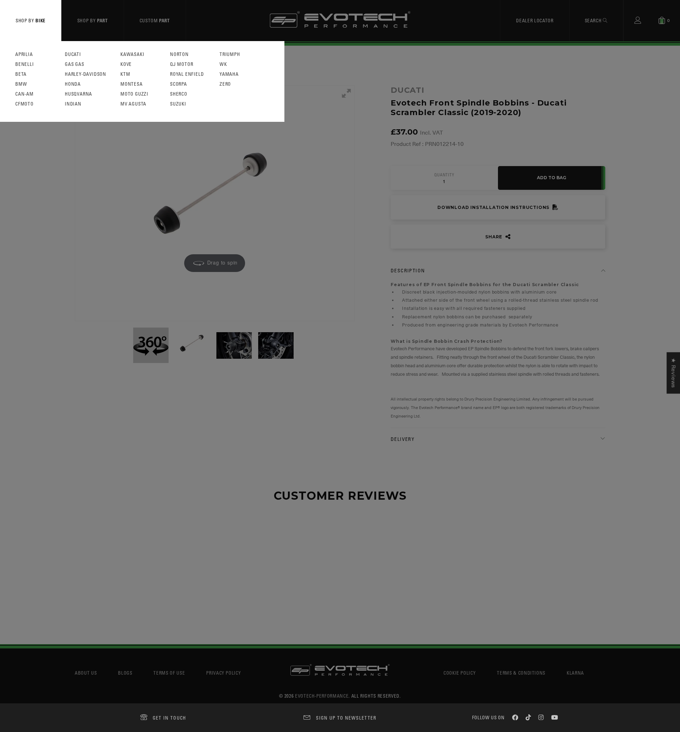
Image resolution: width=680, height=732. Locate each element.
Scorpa (178, 84)
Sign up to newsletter (346, 718)
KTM (125, 74)
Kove (126, 64)
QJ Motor (181, 64)
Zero (225, 84)
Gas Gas (74, 64)
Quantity (444, 174)
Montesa (131, 84)
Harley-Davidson (85, 74)
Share (494, 236)
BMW (21, 84)
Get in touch (169, 718)
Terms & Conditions (521, 673)
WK (223, 64)
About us (86, 673)
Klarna (575, 673)
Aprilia (24, 54)
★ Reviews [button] (673, 373)
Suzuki (178, 104)
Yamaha (229, 74)
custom (155, 20)
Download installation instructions (494, 207)
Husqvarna (78, 94)
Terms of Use (169, 673)
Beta (21, 74)
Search (594, 20)
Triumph (230, 54)
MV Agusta (133, 104)
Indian (73, 104)
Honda (73, 84)
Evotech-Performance (321, 696)
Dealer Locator (534, 20)
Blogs (125, 673)
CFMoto (24, 104)
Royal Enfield (187, 74)
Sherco (178, 94)
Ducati (73, 54)
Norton (179, 54)
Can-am (24, 94)
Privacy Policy (223, 673)
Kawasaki (132, 54)
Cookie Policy (459, 673)
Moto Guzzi (134, 94)
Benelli (24, 64)
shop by (31, 20)
